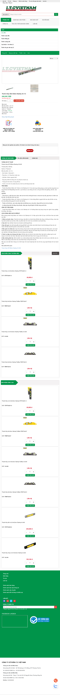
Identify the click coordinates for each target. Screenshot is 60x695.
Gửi (55, 607)
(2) (5, 38)
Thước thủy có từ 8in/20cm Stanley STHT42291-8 (14, 271)
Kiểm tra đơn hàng (23, 1)
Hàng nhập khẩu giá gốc (8, 117)
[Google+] (8, 601)
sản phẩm (5, 14)
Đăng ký (10, 3)
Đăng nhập (5, 3)
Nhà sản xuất (34, 20)
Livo (29, 53)
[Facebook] (4, 601)
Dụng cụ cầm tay (13, 53)
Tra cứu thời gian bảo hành (35, 1)
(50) (3, 32)
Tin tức (9, 1)
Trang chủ (6, 20)
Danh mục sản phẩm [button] (19, 20)
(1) (7, 44)
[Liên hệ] (55, 680)
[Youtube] (14, 601)
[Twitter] (11, 601)
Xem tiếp (55, 253)
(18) (5, 41)
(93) (5, 35)
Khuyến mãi (45, 20)
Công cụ (15, 1)
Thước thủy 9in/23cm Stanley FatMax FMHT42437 (14, 301)
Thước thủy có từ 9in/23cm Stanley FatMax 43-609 (14, 331)
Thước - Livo (22, 53)
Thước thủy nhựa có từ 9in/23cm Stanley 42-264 (14, 553)
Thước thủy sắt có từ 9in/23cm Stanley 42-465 (13, 522)
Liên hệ (4, 1)
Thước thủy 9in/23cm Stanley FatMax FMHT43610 (14, 362)
